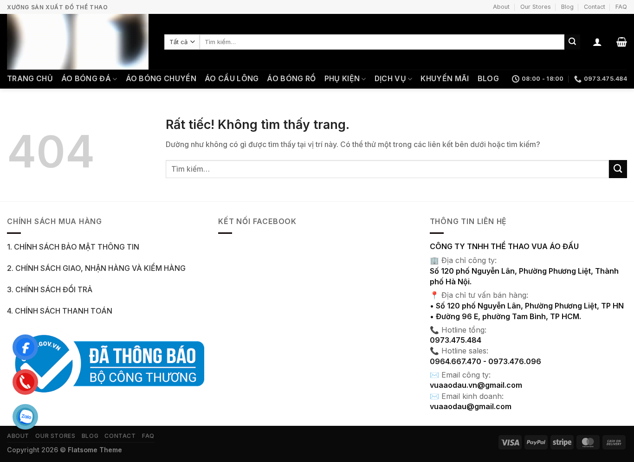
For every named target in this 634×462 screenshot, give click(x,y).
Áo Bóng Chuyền (161, 78)
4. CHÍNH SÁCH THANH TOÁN (59, 311)
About (501, 6)
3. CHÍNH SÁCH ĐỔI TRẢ (49, 289)
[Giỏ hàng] (621, 42)
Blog (567, 6)
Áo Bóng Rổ (291, 78)
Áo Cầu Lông (232, 78)
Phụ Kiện (342, 78)
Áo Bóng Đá (86, 78)
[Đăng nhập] (597, 42)
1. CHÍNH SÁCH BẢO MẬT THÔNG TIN (73, 247)
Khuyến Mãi (445, 78)
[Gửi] (572, 42)
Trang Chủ (30, 78)
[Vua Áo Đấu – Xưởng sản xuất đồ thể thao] (78, 42)
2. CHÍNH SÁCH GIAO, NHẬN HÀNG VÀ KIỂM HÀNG (96, 268)
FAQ (621, 6)
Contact (594, 6)
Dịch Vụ (390, 78)
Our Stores (535, 6)
